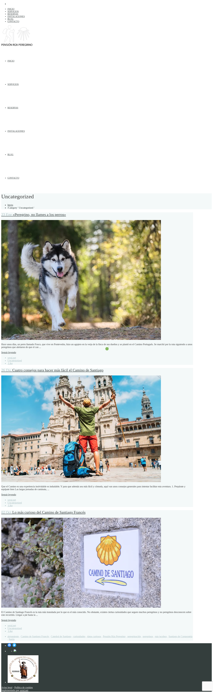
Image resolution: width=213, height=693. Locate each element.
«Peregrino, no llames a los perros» (33, 215)
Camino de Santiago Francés (35, 636)
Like (10, 363)
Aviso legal (6, 687)
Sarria (12, 639)
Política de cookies (23, 687)
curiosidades (79, 636)
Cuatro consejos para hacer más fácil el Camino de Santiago (52, 370)
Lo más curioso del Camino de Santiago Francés (43, 512)
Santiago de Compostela (180, 636)
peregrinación (134, 636)
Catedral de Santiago (61, 636)
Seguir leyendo (8, 352)
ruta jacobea (161, 636)
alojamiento (13, 636)
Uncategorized (14, 360)
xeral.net (11, 357)
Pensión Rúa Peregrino (114, 636)
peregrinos (148, 636)
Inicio (10, 205)
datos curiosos (94, 636)
